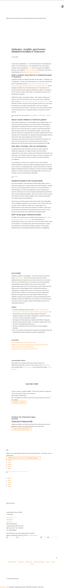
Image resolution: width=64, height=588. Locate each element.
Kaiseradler (33, 70)
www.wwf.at (9, 521)
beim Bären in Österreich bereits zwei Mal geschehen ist (34, 101)
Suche (32, 564)
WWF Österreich (12, 562)
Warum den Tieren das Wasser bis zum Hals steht (25, 349)
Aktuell (47, 562)
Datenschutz (28, 562)
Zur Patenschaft (21, 429)
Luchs (30, 68)
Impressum (21, 562)
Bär (28, 66)
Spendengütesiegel (32, 535)
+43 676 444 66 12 (28, 367)
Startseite (2, 587)
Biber (27, 63)
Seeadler (27, 70)
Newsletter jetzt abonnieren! (23, 458)
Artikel (7, 587)
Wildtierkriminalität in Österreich (31, 72)
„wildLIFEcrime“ (19, 278)
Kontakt (53, 562)
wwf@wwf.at (9, 519)
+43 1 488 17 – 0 (10, 517)
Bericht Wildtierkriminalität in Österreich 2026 (24, 342)
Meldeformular (46, 365)
